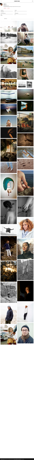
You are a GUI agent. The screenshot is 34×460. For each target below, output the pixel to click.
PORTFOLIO (5, 18)
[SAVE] (8, 8)
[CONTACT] (5, 8)
